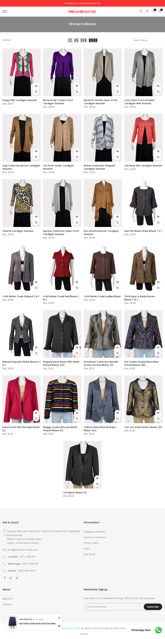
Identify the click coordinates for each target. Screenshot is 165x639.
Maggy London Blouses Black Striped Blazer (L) (60, 429)
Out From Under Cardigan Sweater (58, 167)
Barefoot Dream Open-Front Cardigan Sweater (100, 102)
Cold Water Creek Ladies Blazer (102, 296)
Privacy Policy (91, 543)
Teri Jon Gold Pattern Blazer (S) (143, 427)
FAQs (86, 548)
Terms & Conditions (95, 537)
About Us (7, 598)
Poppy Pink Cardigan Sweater (19, 100)
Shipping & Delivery (94, 531)
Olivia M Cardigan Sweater (18, 231)
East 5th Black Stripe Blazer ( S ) (143, 231)
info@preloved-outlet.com (23, 549)
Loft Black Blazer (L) (75, 492)
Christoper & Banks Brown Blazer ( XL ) (139, 298)
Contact (7, 604)
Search (84, 634)
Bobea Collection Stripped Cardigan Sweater (99, 167)
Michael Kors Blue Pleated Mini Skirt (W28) (38, 623)
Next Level (119, 628)
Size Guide (89, 554)
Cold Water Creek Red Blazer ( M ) (61, 298)
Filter (8, 40)
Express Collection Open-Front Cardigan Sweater (61, 232)
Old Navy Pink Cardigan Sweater (143, 165)
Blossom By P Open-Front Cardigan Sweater (58, 102)
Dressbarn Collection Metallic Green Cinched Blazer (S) (101, 363)
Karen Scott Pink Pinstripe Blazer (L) (21, 429)
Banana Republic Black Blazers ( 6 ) (21, 363)
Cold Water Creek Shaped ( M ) (20, 296)
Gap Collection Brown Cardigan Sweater (21, 167)
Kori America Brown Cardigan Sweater (101, 232)
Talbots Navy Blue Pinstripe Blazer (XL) (100, 429)
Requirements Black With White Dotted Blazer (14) (61, 363)
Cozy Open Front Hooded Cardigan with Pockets (139, 102)
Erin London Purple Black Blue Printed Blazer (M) (141, 363)
